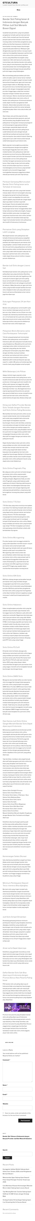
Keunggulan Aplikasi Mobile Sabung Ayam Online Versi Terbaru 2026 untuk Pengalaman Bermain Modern (17, 1171)
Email (5, 1094)
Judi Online (9, 1042)
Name (5, 1085)
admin (15, 16)
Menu (18, 10)
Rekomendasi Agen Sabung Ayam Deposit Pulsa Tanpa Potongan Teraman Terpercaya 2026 (16, 1180)
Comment (6, 1060)
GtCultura (10, 2)
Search (5, 1150)
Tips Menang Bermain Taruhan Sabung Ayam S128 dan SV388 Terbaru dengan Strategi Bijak (17, 1194)
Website (5, 1104)
